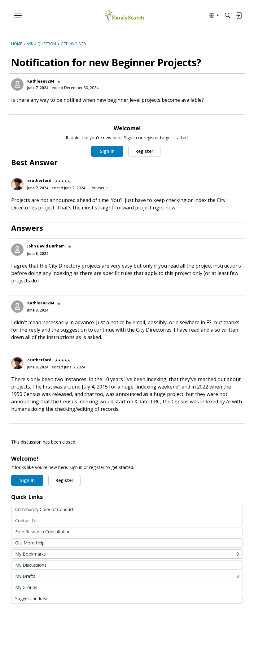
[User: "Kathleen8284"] (17, 84)
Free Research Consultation (43, 532)
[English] (124, 16)
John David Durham (46, 246)
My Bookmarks (127, 554)
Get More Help (30, 543)
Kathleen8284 (40, 81)
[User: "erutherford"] (17, 184)
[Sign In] (238, 15)
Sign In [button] (107, 151)
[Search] (227, 15)
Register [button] (144, 151)
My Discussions (30, 565)
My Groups (26, 587)
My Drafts (127, 576)
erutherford (39, 180)
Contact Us (26, 520)
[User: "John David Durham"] (17, 249)
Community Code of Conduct (44, 509)
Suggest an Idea (31, 598)
